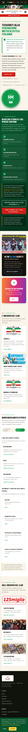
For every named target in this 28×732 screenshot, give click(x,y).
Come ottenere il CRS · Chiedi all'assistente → (14, 211)
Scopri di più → (7, 375)
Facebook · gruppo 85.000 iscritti (10, 712)
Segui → (14, 299)
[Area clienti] (25, 2)
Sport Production (6, 701)
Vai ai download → (8, 401)
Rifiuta (5, 729)
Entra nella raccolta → (10, 615)
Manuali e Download (7, 703)
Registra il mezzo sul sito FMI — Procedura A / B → (14, 203)
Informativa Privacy (15, 725)
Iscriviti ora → (8, 74)
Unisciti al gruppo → (13, 272)
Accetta (12, 729)
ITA (18, 2)
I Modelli (4, 699)
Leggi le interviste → (9, 639)
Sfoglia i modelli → (8, 349)
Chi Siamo (4, 696)
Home (3, 694)
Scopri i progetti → (8, 663)
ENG (22, 2)
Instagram (4, 714)
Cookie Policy (5, 725)
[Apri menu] (3, 2)
